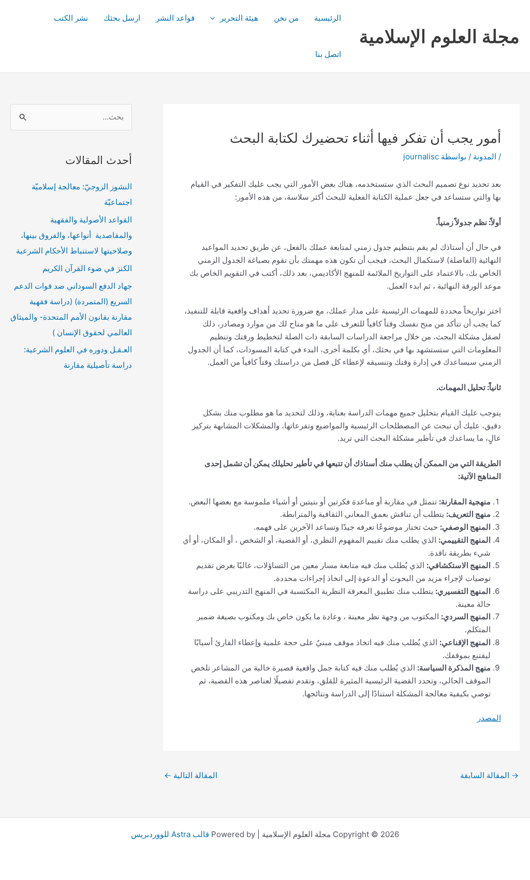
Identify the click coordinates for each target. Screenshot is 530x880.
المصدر (489, 718)
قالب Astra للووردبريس (170, 834)
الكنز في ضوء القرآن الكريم (87, 268)
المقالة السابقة (489, 775)
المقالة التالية (190, 775)
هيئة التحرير (239, 18)
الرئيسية (327, 18)
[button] (215, 18)
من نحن (286, 18)
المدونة (484, 156)
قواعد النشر (175, 18)
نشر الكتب (71, 18)
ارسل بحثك (122, 18)
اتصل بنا (328, 54)
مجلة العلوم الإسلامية (439, 36)
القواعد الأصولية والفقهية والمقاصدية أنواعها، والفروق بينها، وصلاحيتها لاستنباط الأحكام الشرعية (74, 235)
